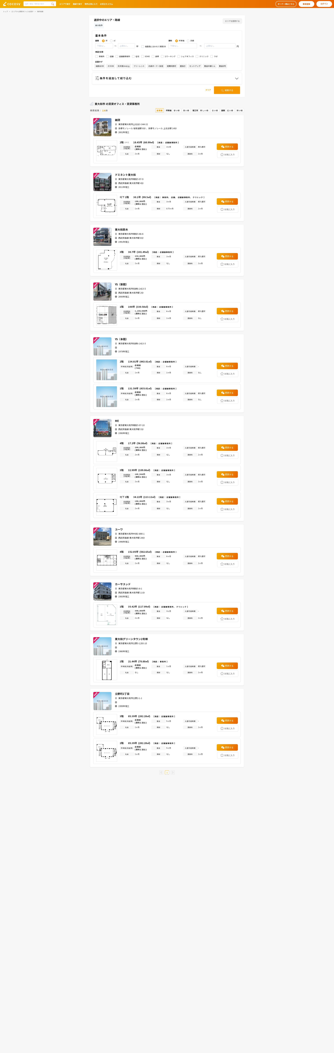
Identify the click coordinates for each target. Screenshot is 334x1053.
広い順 (230, 110)
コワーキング (170, 56)
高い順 (186, 110)
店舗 (112, 56)
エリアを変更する (232, 21)
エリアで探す (64, 4)
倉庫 (157, 56)
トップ (5, 11)
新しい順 (204, 110)
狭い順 (240, 110)
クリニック (203, 56)
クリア (208, 90)
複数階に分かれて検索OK (155, 46)
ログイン (324, 3)
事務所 (101, 56)
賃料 (170, 40)
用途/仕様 (99, 51)
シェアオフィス (187, 56)
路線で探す (77, 4)
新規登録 (306, 4)
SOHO (147, 56)
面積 (97, 40)
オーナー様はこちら (286, 4)
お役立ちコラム (106, 4)
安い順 (177, 110)
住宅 (137, 56)
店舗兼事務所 (124, 56)
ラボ (216, 56)
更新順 (160, 110)
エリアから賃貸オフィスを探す (22, 11)
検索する (228, 90)
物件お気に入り (91, 4)
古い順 (215, 110)
